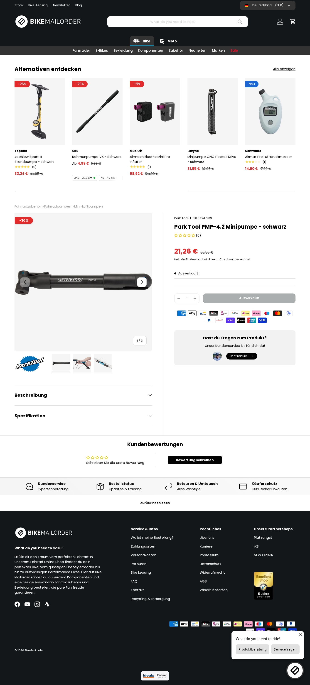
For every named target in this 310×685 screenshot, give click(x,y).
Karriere (206, 546)
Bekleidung (123, 50)
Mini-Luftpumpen (88, 206)
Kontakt (137, 589)
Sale (234, 50)
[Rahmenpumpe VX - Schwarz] (97, 111)
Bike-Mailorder (34, 650)
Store (19, 5)
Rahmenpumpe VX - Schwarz (96, 156)
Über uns (207, 537)
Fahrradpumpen (57, 206)
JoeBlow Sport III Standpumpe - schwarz (34, 159)
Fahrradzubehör (28, 206)
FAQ (134, 581)
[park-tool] (32, 364)
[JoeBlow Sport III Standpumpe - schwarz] (40, 111)
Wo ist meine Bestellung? (152, 537)
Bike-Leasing (38, 5)
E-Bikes (102, 50)
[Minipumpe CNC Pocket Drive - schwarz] (212, 111)
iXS (256, 546)
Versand (196, 259)
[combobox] (177, 21)
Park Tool (181, 218)
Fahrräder (81, 50)
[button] (293, 22)
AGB (203, 581)
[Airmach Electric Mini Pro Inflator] (155, 111)
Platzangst (263, 537)
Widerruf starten (214, 589)
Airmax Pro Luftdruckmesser (268, 156)
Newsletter (61, 5)
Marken (218, 50)
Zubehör (176, 50)
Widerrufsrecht (212, 572)
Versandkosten (143, 555)
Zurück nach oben (155, 503)
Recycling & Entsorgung (150, 598)
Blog (78, 5)
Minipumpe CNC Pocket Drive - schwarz (211, 159)
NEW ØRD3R (263, 555)
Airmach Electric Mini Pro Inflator (150, 159)
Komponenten (150, 50)
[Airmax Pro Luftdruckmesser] (270, 111)
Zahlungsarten (143, 546)
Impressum (209, 555)
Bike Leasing (141, 572)
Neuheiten (198, 50)
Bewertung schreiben (195, 460)
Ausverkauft (249, 298)
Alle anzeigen (284, 68)
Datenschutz (210, 563)
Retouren (138, 563)
